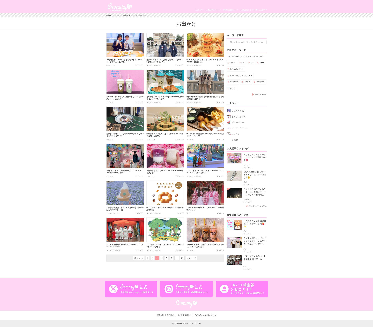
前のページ (138, 258)
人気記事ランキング (213, 10)
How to (247, 82)
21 (182, 258)
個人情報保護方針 (184, 315)
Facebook (234, 82)
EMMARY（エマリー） (114, 15)
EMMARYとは (257, 10)
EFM (262, 62)
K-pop (232, 88)
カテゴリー (200, 10)
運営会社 (160, 315)
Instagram (260, 82)
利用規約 (170, 315)
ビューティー (238, 122)
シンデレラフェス (240, 128)
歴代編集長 (245, 10)
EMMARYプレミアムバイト (241, 75)
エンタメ (236, 134)
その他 (235, 140)
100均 (232, 62)
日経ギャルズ (238, 111)
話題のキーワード (130, 15)
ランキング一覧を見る (258, 206)
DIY (252, 62)
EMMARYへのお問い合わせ (205, 315)
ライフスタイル (239, 116)
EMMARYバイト (236, 69)
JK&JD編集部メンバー (231, 10)
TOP (265, 10)
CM (243, 62)
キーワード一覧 (260, 94)
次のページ (191, 258)
